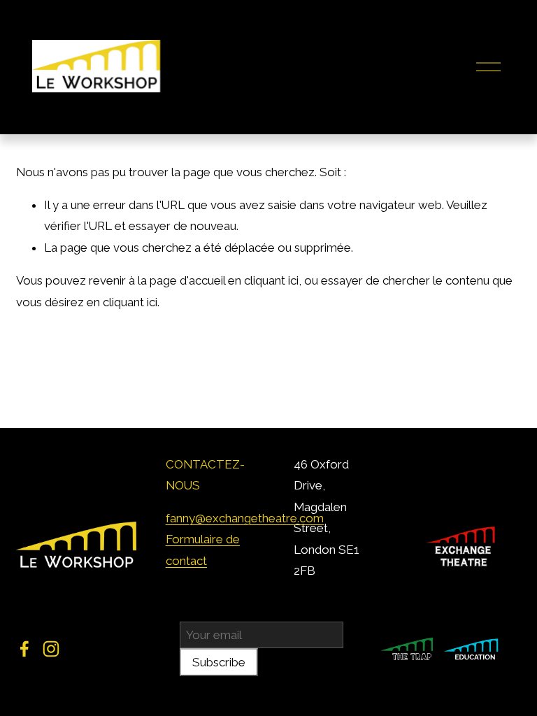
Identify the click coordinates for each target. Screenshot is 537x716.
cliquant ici (271, 280)
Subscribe (218, 662)
